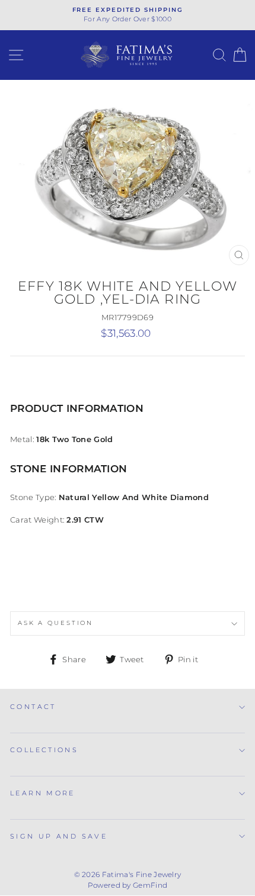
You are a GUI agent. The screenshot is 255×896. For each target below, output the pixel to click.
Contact (33, 706)
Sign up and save (58, 836)
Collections (44, 750)
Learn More (42, 793)
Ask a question (55, 623)
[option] (127, 15)
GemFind (150, 885)
